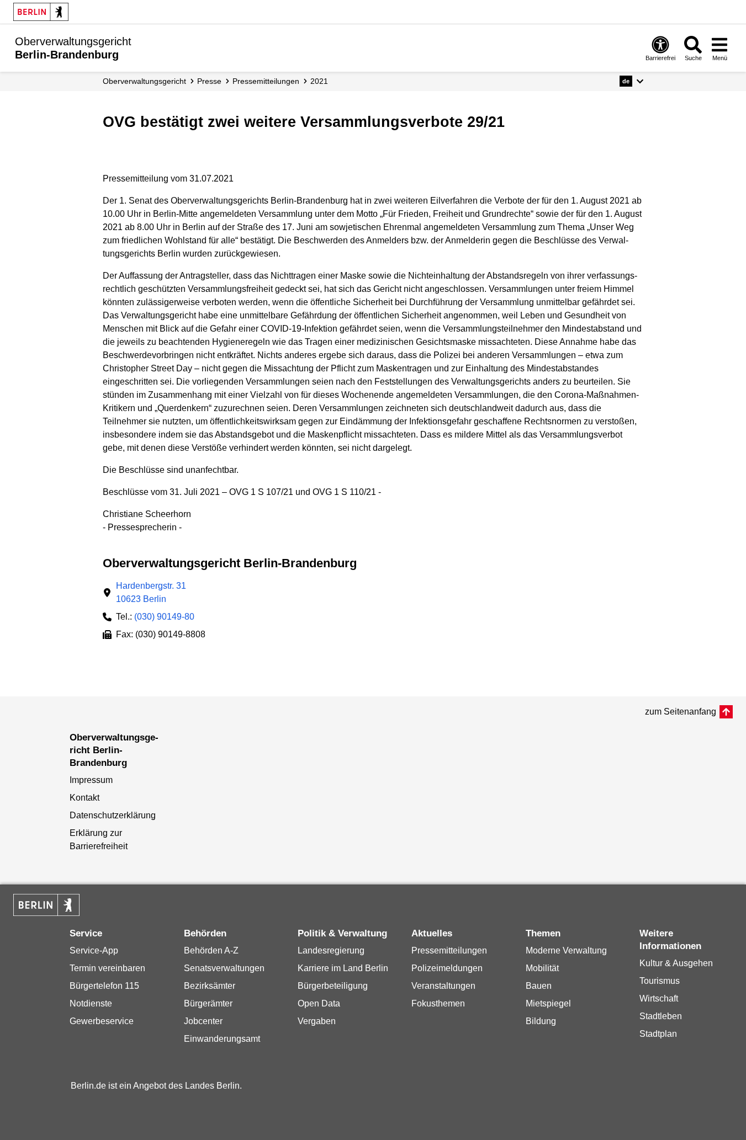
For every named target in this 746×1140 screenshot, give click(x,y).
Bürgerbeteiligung (333, 985)
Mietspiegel (548, 1003)
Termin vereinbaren (107, 968)
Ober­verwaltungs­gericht (144, 81)
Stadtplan (658, 1033)
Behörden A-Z (211, 950)
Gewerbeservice (102, 1021)
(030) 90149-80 (164, 616)
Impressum (91, 780)
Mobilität (542, 968)
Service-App (94, 950)
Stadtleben (660, 1016)
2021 (319, 81)
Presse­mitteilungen (265, 81)
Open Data (319, 1003)
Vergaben (317, 1021)
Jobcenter (203, 1021)
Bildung (541, 1021)
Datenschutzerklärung (113, 815)
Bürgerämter (208, 1003)
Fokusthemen (438, 1003)
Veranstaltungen (443, 985)
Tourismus (659, 980)
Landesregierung (331, 950)
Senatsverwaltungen (224, 968)
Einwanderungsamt (222, 1038)
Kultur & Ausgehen (676, 963)
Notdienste (91, 1003)
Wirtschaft (658, 998)
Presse (209, 81)
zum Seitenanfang (680, 711)
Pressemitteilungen (449, 950)
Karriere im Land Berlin (343, 968)
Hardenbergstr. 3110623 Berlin (151, 592)
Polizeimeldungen (447, 968)
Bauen (539, 985)
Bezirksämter (209, 985)
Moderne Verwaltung (566, 950)
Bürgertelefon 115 (104, 985)
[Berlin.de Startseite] (40, 12)
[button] (631, 81)
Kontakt (84, 797)
